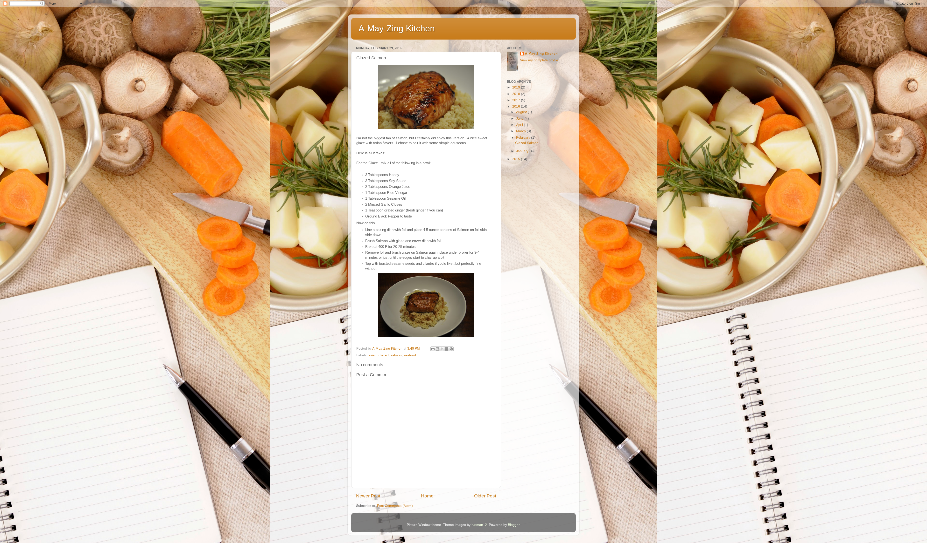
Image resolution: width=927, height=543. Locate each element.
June (520, 118)
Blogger (514, 525)
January (522, 151)
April (520, 125)
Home (427, 495)
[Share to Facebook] (446, 348)
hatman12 (479, 525)
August (522, 112)
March (521, 131)
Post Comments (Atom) (395, 506)
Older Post (485, 495)
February (523, 137)
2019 (516, 87)
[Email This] (432, 348)
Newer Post (368, 495)
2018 (516, 94)
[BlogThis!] (437, 348)
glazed (384, 355)
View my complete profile (539, 60)
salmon (396, 355)
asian (372, 355)
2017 (516, 100)
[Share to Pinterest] (451, 348)
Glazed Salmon (527, 143)
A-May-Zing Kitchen (396, 28)
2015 (516, 159)
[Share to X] (442, 348)
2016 (516, 106)
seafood (410, 355)
